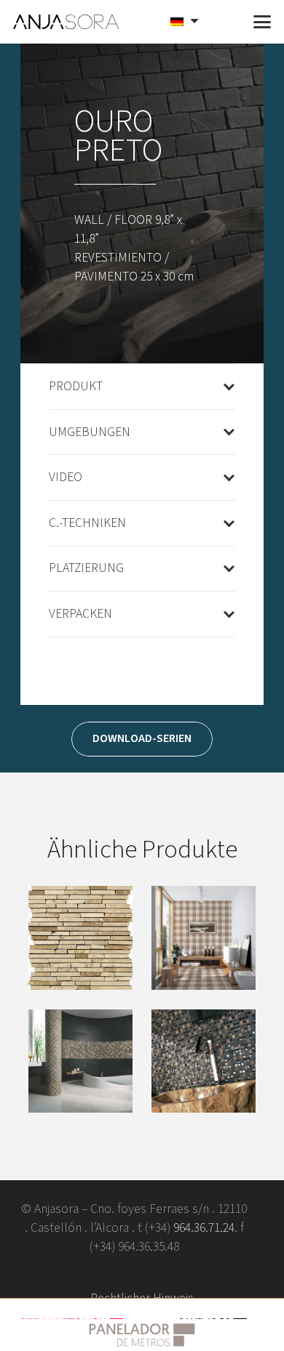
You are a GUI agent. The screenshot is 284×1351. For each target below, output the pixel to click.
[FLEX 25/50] (80, 1061)
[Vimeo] (119, 1273)
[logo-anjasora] (66, 22)
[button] (227, 22)
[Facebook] (73, 1273)
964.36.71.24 (203, 1228)
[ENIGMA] (203, 1061)
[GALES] (203, 938)
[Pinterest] (165, 1273)
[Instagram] (210, 1273)
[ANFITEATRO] (80, 938)
